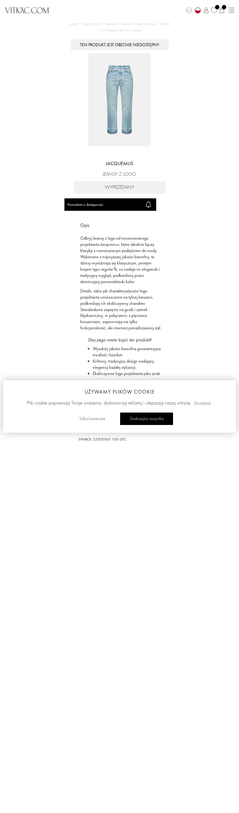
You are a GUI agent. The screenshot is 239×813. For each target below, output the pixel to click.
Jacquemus (119, 163)
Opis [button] (85, 225)
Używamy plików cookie (120, 391)
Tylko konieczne (92, 419)
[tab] (120, 225)
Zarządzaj (202, 403)
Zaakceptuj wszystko (147, 419)
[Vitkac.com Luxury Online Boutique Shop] (27, 9)
